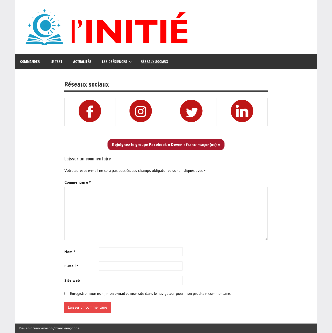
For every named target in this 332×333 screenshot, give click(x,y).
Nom (69, 252)
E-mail (71, 266)
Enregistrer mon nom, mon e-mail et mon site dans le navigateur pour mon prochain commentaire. (150, 293)
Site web (72, 280)
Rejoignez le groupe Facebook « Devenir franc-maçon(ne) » (166, 144)
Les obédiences (114, 61)
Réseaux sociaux (154, 61)
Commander (30, 61)
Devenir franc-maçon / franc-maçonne (49, 328)
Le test (56, 61)
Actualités (82, 61)
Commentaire (77, 182)
